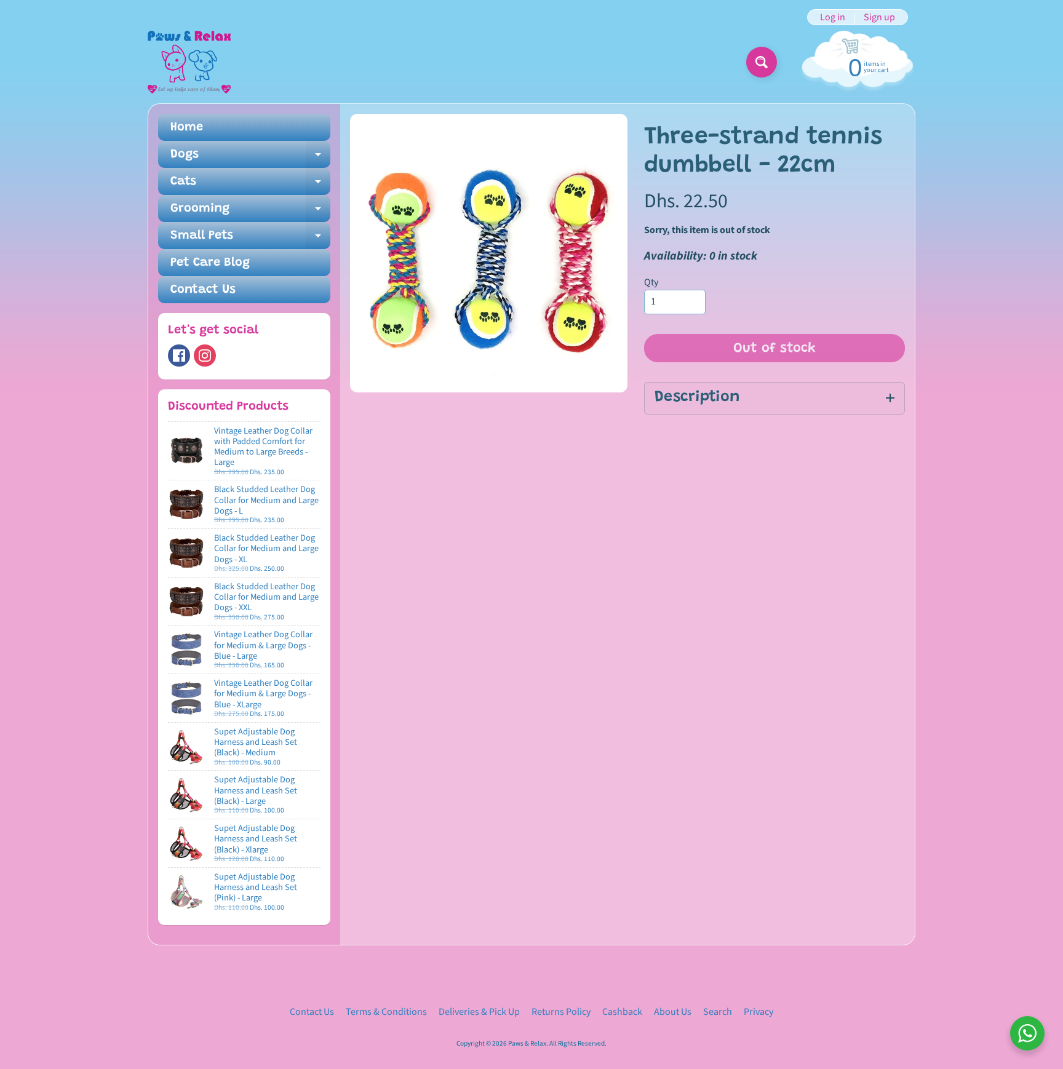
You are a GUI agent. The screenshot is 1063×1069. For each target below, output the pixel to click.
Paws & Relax (527, 1043)
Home (186, 127)
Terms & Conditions (386, 1012)
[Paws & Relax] (189, 62)
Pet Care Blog (210, 262)
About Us (672, 1012)
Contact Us (203, 290)
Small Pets (250, 239)
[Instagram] (205, 355)
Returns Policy (561, 1012)
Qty (651, 282)
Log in (832, 17)
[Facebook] (179, 355)
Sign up (879, 17)
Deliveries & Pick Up (479, 1012)
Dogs (250, 158)
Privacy (758, 1012)
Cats (250, 185)
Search (717, 1012)
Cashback (622, 1012)
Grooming (250, 212)
